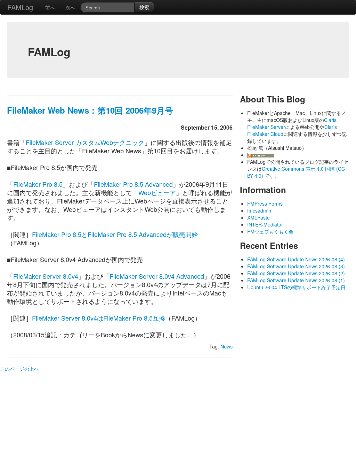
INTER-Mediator (265, 224)
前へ (50, 7)
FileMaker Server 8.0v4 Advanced (157, 276)
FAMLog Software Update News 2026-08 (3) (296, 266)
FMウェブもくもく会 (270, 231)
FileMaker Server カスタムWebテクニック (85, 142)
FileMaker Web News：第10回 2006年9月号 (90, 110)
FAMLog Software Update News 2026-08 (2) (296, 273)
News (226, 346)
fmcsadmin (259, 210)
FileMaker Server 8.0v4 (45, 276)
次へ (70, 7)
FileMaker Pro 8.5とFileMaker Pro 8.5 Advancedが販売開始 (115, 234)
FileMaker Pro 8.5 (38, 184)
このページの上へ (19, 368)
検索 (144, 6)
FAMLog (20, 7)
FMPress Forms (265, 203)
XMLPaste (258, 217)
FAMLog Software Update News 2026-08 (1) (296, 280)
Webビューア (157, 192)
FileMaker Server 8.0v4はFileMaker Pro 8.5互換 (98, 317)
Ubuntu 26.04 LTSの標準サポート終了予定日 (296, 287)
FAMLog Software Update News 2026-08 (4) (296, 259)
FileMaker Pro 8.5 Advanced (133, 184)
